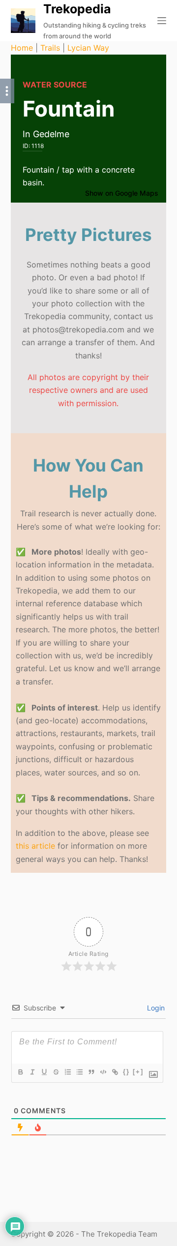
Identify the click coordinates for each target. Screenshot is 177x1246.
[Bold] (20, 1072)
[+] (138, 1071)
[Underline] (44, 1072)
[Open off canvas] (161, 20)
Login (155, 1008)
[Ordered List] (67, 1072)
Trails (50, 48)
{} (126, 1071)
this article (35, 846)
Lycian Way (88, 48)
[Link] (114, 1072)
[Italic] (32, 1072)
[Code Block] (103, 1072)
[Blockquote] (91, 1072)
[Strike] (55, 1072)
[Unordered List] (79, 1072)
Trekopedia (77, 8)
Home (22, 48)
